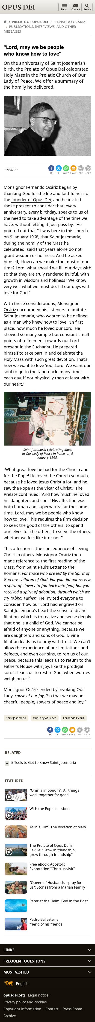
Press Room (72, 1008)
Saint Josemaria (16, 718)
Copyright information (22, 1008)
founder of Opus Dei (31, 199)
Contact (52, 1008)
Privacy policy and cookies (25, 1002)
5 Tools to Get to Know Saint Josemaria (43, 762)
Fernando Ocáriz (73, 718)
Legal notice (38, 995)
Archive (9, 1015)
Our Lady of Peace (44, 718)
